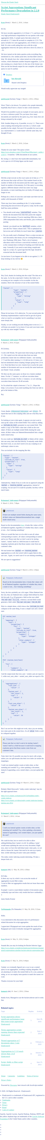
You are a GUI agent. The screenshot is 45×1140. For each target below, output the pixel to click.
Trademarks (6, 1100)
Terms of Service (32, 1076)
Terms (4, 1103)
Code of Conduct (8, 1110)
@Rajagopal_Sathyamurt (19, 411)
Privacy (4, 1105)
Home (3, 1076)
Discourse (13, 1085)
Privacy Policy (6, 1080)
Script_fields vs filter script (12, 1062)
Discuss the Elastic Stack (9, 2)
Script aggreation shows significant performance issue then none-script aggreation (12, 1019)
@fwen (35, 411)
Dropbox (9, 75)
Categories (11, 1076)
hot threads (16, 79)
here (22, 525)
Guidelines (21, 1076)
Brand (4, 1107)
